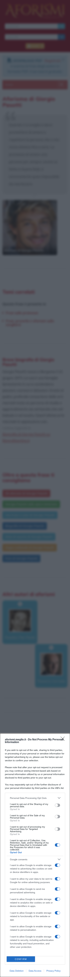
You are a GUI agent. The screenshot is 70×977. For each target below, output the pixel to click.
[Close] (64, 740)
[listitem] (35, 798)
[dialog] (35, 855)
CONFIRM (21, 959)
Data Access (35, 970)
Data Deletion (17, 970)
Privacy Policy (53, 970)
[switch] (57, 805)
